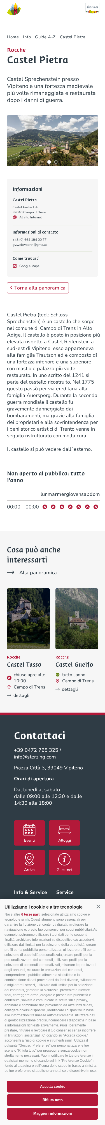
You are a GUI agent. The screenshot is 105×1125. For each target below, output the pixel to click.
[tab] (49, 162)
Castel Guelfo (74, 664)
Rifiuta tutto (53, 1100)
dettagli (21, 695)
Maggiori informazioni (52, 1113)
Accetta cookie (52, 1086)
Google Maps (29, 266)
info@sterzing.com (35, 756)
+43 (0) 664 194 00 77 (29, 239)
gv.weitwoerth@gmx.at (30, 244)
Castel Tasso (24, 664)
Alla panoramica (38, 572)
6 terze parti (30, 914)
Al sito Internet (30, 217)
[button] (98, 906)
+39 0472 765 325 (36, 750)
